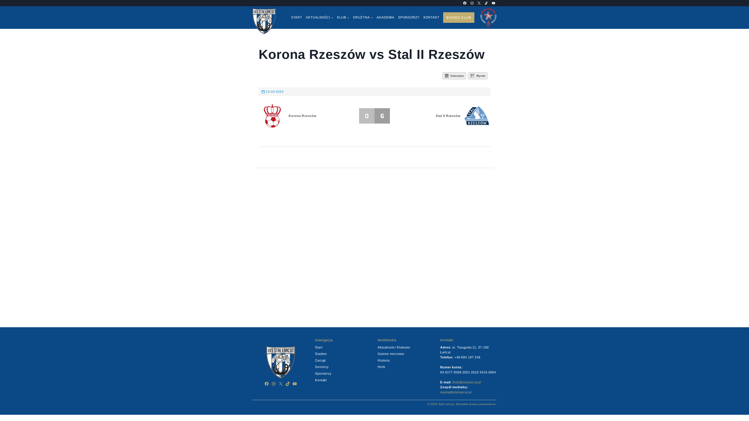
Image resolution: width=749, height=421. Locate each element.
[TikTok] (486, 3)
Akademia (385, 17)
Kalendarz (457, 75)
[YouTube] (493, 3)
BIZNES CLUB (458, 17)
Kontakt (431, 17)
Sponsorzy (409, 17)
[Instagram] (472, 3)
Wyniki (480, 75)
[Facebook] (465, 3)
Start (296, 17)
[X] (479, 3)
